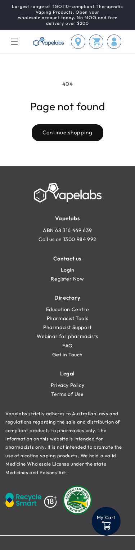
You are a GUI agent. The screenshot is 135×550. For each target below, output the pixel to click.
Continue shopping (67, 132)
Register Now (67, 279)
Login (68, 270)
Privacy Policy (67, 385)
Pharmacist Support (67, 327)
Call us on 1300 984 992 (67, 239)
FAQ (67, 345)
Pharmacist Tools (68, 318)
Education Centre (67, 309)
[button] (14, 42)
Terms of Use (67, 394)
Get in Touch (67, 354)
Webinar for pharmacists (67, 336)
